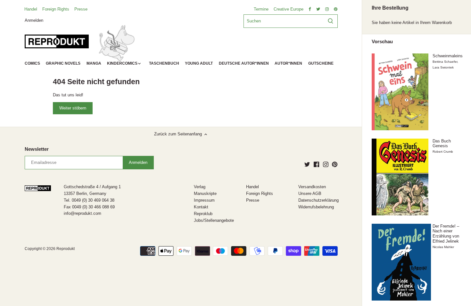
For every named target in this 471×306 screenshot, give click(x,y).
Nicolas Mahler (443, 247)
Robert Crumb (443, 151)
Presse (80, 9)
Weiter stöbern (72, 108)
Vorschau (382, 41)
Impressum (204, 200)
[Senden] (330, 21)
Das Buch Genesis (442, 144)
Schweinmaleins (448, 55)
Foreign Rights (55, 9)
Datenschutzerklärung (318, 200)
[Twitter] (307, 164)
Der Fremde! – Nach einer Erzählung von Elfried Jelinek (446, 234)
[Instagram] (325, 164)
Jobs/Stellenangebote (214, 220)
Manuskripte (205, 193)
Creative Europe (288, 9)
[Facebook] (316, 164)
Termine (261, 9)
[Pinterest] (334, 164)
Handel (30, 9)
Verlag (199, 186)
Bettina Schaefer (445, 61)
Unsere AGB (309, 193)
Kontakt (201, 207)
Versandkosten (312, 186)
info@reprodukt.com (82, 213)
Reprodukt (65, 248)
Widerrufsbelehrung (316, 207)
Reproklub (203, 213)
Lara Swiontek (443, 67)
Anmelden (34, 20)
